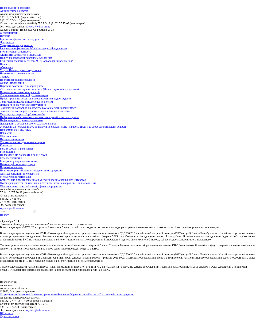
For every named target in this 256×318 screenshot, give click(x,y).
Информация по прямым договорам (21, 120)
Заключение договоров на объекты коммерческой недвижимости (38, 107)
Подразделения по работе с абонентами (23, 154)
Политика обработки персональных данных (26, 57)
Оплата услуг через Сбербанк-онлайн (22, 114)
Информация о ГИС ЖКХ (15, 129)
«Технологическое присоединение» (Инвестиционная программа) (39, 89)
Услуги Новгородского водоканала (20, 70)
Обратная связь (9, 136)
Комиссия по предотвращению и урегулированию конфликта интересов (43, 179)
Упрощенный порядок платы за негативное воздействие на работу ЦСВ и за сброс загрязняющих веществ (63, 126)
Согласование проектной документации (24, 95)
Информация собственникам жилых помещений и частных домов (39, 117)
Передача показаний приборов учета (22, 85)
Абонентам (6, 67)
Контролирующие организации (18, 161)
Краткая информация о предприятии (22, 39)
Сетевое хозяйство (11, 157)
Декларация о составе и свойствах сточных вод (28, 123)
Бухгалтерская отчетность (15, 51)
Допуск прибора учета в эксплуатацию (23, 104)
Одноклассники (9, 316)
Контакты (6, 145)
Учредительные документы (16, 45)
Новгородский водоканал (15, 7)
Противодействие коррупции (17, 164)
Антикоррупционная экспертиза (19, 173)
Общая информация (12, 82)
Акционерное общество (14, 10)
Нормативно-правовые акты (17, 73)
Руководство (7, 151)
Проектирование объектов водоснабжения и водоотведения (35, 98)
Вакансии (6, 132)
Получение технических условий (20, 92)
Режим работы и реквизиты (16, 148)
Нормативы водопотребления (17, 79)
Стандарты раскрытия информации (21, 54)
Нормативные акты (11, 167)
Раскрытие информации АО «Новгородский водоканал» (33, 48)
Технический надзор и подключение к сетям (26, 101)
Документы (7, 42)
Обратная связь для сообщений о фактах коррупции (31, 186)
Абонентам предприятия (43, 294)
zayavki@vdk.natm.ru (38, 26)
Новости (5, 64)
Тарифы (5, 76)
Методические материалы (15, 176)
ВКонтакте (6, 313)
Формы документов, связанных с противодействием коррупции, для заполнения (48, 183)
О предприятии (9, 32)
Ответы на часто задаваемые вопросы (22, 142)
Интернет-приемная (12, 139)
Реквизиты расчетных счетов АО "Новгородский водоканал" (36, 60)
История (5, 35)
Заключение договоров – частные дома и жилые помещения (36, 111)
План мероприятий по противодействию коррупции (31, 170)
